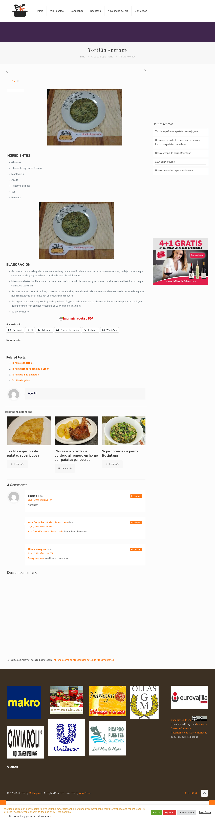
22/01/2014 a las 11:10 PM (40, 553)
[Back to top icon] (204, 793)
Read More (205, 812)
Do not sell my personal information (29, 816)
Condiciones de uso (181, 720)
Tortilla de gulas (20, 380)
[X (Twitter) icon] (185, 793)
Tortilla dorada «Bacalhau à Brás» (30, 368)
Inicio (82, 56)
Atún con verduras (165, 161)
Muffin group (35, 793)
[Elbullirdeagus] (19, 11)
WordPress (85, 793)
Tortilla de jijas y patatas (25, 374)
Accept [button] (156, 812)
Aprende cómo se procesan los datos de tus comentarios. (84, 660)
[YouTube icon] (189, 793)
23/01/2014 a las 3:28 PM (40, 526)
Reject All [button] (169, 812)
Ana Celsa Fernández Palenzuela (48, 522)
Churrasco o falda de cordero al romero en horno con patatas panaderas (76, 455)
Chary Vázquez (37, 549)
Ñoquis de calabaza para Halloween (174, 170)
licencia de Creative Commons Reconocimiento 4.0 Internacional (189, 728)
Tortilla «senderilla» (22, 363)
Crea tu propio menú (102, 56)
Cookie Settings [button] (186, 812)
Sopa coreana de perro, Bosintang (173, 153)
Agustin (32, 393)
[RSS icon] (196, 793)
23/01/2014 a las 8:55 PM (40, 500)
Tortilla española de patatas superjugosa (23, 453)
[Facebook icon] (182, 793)
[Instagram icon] (192, 793)
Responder (136, 496)
